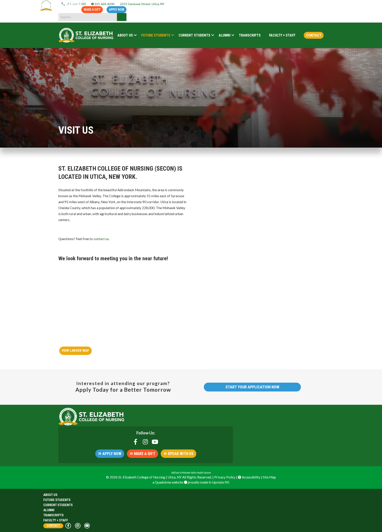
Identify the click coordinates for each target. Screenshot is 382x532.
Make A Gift (144, 453)
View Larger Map (75, 351)
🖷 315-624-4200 (101, 4)
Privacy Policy (224, 477)
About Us (50, 495)
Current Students (58, 505)
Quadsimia (163, 482)
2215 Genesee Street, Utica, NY (141, 4)
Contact (53, 526)
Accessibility (250, 477)
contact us (101, 239)
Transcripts (53, 515)
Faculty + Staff (55, 520)
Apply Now (116, 9)
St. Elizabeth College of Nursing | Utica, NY (149, 477)
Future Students (57, 500)
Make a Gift (92, 9)
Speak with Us (180, 453)
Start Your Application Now (252, 387)
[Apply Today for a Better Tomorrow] (61, 10)
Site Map (269, 477)
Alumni (48, 510)
